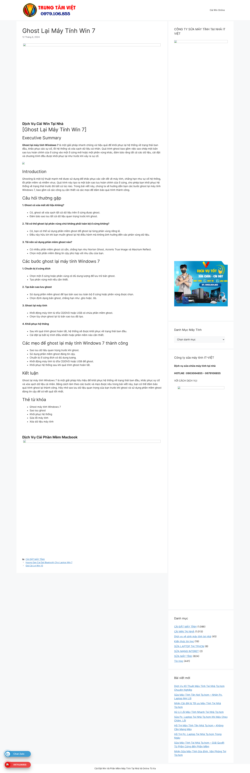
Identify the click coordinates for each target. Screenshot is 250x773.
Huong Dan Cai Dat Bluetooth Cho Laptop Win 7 (49, 562)
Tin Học (178, 661)
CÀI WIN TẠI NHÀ (184, 631)
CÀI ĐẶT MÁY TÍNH (35, 559)
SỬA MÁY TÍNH (183, 656)
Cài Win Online (217, 10)
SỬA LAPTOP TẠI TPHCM (189, 646)
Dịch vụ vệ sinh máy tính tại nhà (192, 636)
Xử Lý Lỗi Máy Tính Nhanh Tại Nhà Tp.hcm (199, 712)
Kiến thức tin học (184, 641)
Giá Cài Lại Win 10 (34, 565)
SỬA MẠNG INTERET (186, 651)
